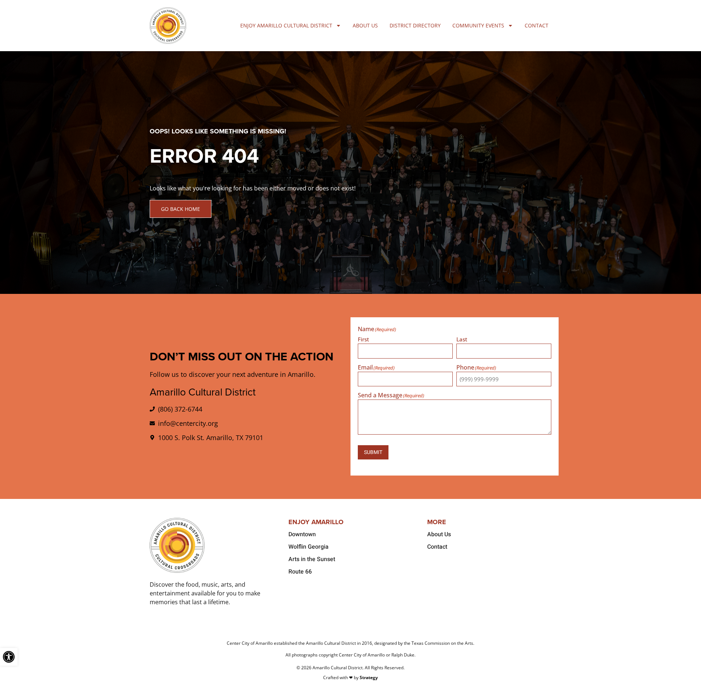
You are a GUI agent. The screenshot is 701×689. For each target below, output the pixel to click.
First (363, 339)
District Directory (415, 25)
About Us (365, 25)
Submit (373, 452)
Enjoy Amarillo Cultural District (286, 25)
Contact (536, 25)
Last (461, 339)
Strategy (369, 677)
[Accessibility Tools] (9, 657)
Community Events (478, 25)
